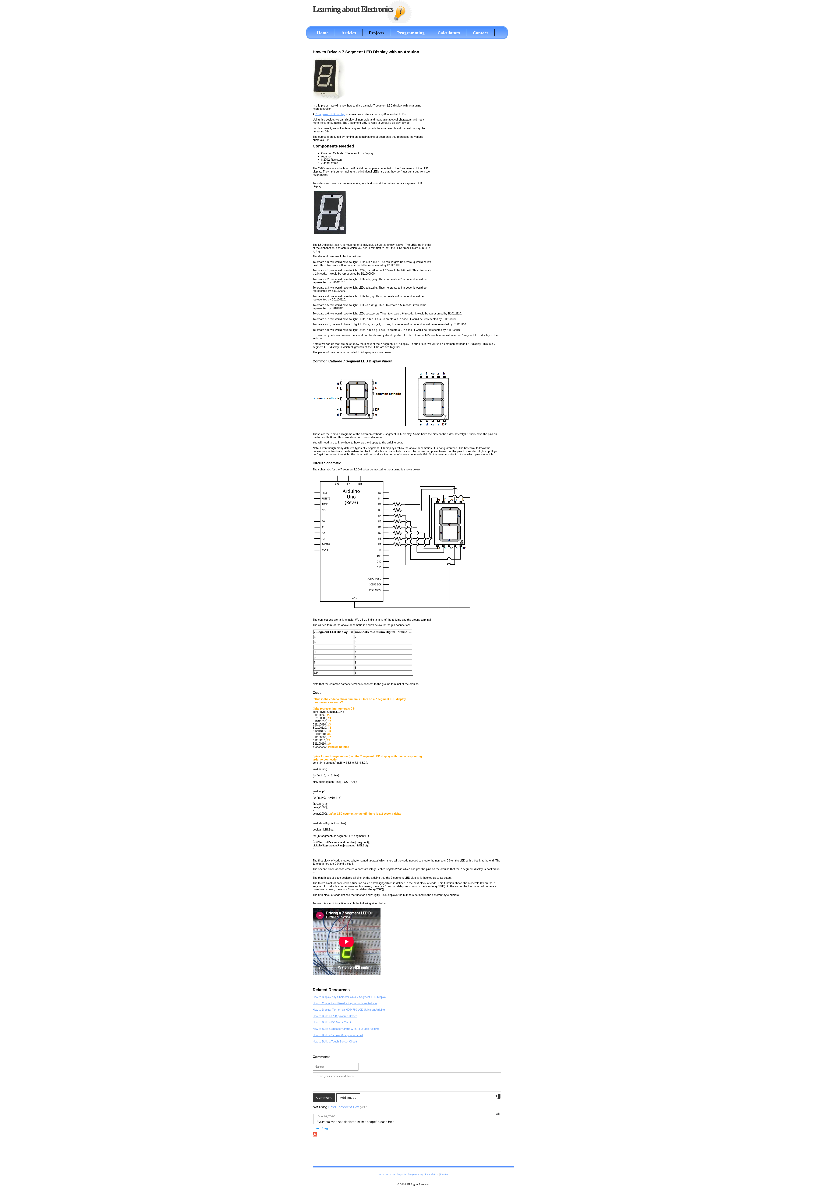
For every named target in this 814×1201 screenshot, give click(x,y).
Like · (317, 1128)
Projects (376, 32)
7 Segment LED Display (330, 114)
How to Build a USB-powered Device (335, 1016)
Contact (480, 32)
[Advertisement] (469, 111)
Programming (411, 32)
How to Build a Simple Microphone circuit (338, 1035)
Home (322, 32)
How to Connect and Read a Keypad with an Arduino (345, 1003)
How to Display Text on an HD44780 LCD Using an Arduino (349, 1009)
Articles (348, 32)
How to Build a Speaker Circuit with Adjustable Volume (346, 1028)
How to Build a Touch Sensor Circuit (335, 1041)
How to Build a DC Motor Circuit (332, 1022)
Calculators (449, 32)
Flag (325, 1128)
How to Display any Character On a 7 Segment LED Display (349, 997)
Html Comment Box (343, 1107)
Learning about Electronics (353, 9)
